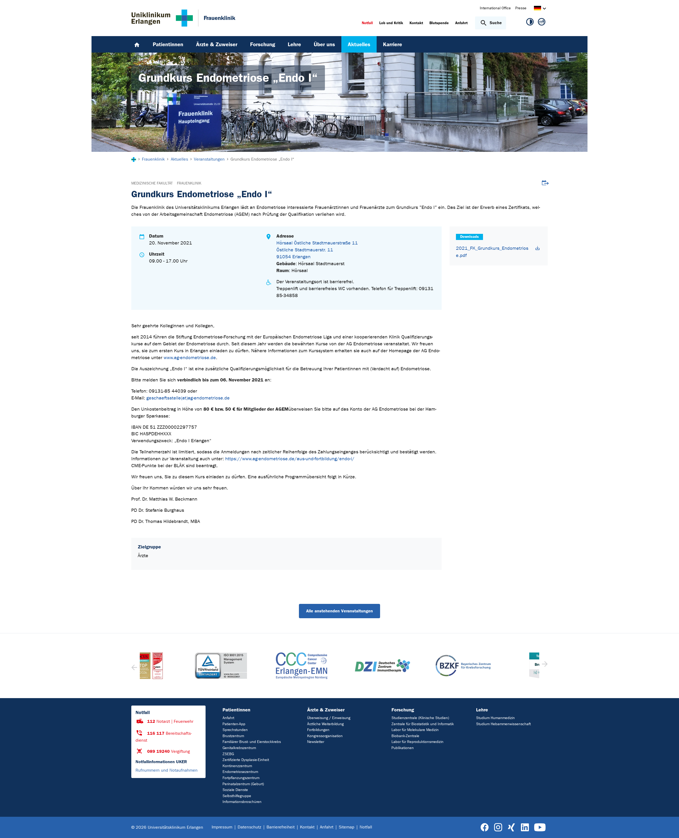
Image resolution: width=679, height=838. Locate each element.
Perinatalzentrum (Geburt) (243, 784)
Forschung (402, 710)
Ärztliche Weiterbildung (325, 724)
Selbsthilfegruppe (237, 796)
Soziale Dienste (235, 790)
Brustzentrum (233, 736)
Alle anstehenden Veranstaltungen (339, 610)
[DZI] (339, 665)
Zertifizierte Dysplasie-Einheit (246, 760)
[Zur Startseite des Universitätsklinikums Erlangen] (162, 18)
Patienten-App (234, 724)
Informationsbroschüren (242, 802)
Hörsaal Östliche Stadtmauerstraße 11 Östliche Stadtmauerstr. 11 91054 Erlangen (317, 250)
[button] (544, 666)
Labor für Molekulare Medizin (415, 730)
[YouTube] (540, 827)
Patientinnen (236, 710)
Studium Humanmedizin (495, 718)
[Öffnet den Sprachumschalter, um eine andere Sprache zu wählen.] (537, 9)
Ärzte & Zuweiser (326, 710)
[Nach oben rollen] (668, 827)
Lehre (482, 710)
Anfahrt (228, 718)
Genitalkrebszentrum (239, 748)
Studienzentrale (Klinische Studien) (420, 718)
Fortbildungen (318, 730)
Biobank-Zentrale (405, 736)
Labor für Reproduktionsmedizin (417, 742)
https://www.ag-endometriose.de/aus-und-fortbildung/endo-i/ (289, 459)
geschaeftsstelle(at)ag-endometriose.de (188, 398)
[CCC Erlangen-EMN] (258, 665)
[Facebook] (485, 827)
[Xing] (511, 827)
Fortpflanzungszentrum (241, 778)
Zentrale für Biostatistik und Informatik (422, 724)
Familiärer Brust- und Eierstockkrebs (252, 742)
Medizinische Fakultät (152, 183)
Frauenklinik (189, 183)
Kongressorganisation (325, 736)
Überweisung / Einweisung (328, 718)
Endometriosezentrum (240, 772)
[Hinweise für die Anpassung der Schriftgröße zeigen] (541, 23)
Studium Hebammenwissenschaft (503, 724)
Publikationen (402, 748)
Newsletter (315, 742)
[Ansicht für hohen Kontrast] (530, 23)
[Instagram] (498, 827)
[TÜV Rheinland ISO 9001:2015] (178, 665)
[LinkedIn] (525, 827)
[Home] (136, 44)
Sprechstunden (235, 730)
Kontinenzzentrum (237, 766)
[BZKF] (420, 666)
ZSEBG (228, 754)
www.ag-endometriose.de (190, 357)
